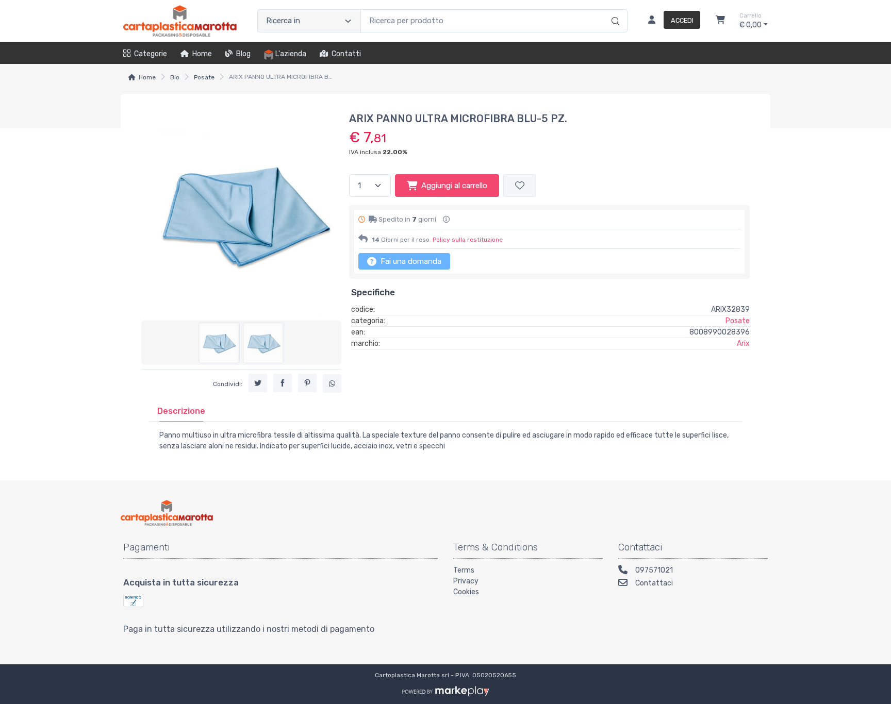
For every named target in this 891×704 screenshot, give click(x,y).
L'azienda (290, 53)
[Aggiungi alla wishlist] (519, 185)
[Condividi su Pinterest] (307, 383)
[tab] (181, 411)
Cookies (466, 592)
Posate (204, 77)
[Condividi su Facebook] (282, 383)
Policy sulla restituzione (468, 239)
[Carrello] (720, 21)
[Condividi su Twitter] (258, 383)
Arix (743, 343)
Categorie (150, 53)
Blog (243, 53)
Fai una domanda (409, 261)
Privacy (465, 581)
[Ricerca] (613, 10)
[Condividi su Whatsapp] (332, 383)
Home (202, 53)
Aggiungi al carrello (454, 185)
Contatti (346, 53)
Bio (174, 77)
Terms (463, 570)
